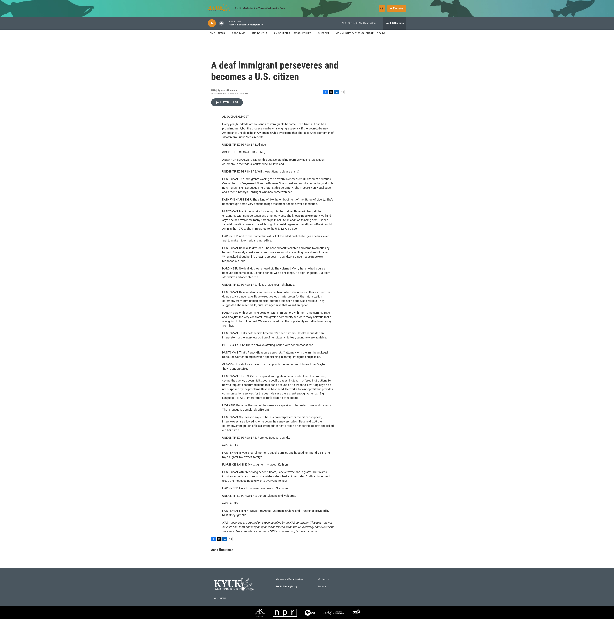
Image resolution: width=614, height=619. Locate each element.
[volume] (221, 23)
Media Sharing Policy (286, 586)
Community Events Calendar (355, 33)
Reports (322, 586)
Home (211, 33)
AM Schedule (282, 33)
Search (382, 33)
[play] (211, 23)
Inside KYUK (259, 33)
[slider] (226, 23)
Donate (398, 8)
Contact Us (323, 579)
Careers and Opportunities (289, 579)
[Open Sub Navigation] (227, 33)
